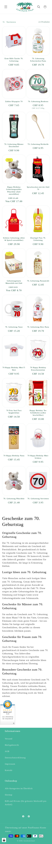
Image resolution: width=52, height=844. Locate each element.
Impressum (10, 764)
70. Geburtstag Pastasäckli (38, 281)
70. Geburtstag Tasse (14, 327)
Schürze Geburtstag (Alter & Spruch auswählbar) (14, 239)
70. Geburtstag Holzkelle (38, 144)
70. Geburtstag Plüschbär (14, 499)
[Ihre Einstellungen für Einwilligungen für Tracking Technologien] (4, 840)
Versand (8, 739)
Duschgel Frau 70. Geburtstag (38, 239)
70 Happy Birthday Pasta (13, 456)
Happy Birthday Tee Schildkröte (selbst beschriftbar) (38, 412)
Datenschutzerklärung (15, 757)
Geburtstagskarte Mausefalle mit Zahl (14, 282)
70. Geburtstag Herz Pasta (38, 327)
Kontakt (8, 770)
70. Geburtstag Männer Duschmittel (14, 145)
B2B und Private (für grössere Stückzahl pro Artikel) (25, 803)
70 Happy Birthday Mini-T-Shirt (13, 369)
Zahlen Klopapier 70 (13, 101)
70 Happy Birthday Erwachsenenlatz (38, 369)
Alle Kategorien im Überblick (19, 788)
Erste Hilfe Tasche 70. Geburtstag (14, 60)
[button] (6, 7)
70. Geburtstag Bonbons (38, 101)
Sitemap (8, 795)
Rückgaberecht (12, 745)
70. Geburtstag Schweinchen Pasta (38, 60)
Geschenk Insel (29, 841)
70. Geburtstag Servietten (38, 499)
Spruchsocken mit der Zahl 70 (38, 188)
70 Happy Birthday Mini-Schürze (38, 457)
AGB (7, 751)
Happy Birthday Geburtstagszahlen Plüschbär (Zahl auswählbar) (14, 190)
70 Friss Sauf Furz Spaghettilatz (14, 411)
